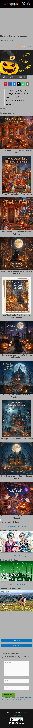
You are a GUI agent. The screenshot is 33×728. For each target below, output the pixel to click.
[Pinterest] (16, 723)
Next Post (16, 645)
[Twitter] (23, 723)
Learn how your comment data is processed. (16, 698)
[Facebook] (10, 723)
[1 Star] (16, 46)
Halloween (10, 40)
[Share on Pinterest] (5, 84)
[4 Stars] (22, 46)
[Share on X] (19, 84)
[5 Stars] (24, 46)
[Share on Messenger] (14, 84)
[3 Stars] (20, 46)
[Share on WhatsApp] (23, 84)
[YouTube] (20, 723)
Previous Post (16, 640)
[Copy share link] (27, 84)
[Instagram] (13, 723)
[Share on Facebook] (10, 84)
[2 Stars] (18, 46)
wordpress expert (16, 715)
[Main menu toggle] (29, 4)
